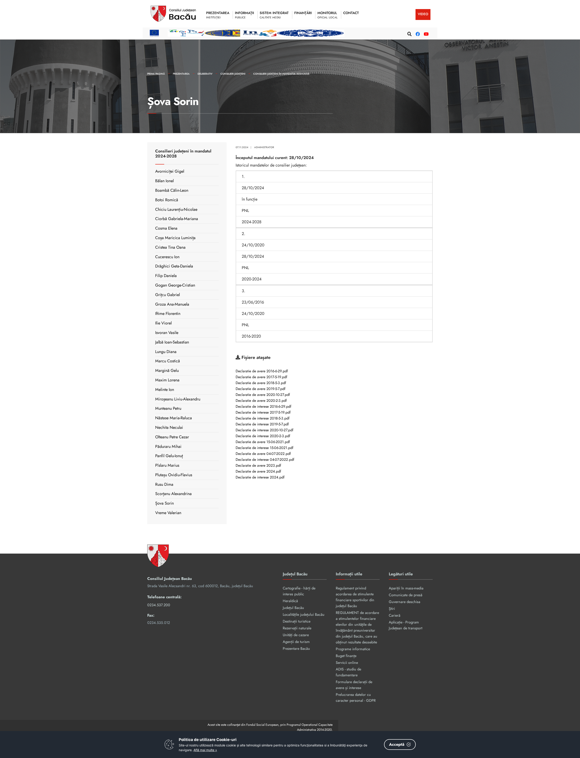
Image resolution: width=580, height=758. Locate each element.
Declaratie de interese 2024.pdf (260, 478)
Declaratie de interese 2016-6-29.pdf (263, 407)
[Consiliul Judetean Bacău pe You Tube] (425, 33)
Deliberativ (205, 74)
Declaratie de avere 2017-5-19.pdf (261, 377)
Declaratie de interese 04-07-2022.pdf (265, 460)
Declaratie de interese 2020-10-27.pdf (264, 430)
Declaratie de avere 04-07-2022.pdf (263, 454)
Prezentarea (181, 74)
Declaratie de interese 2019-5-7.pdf (262, 424)
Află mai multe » (205, 750)
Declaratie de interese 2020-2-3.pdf (263, 436)
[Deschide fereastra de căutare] (409, 33)
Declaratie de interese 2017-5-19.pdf (263, 413)
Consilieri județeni (232, 74)
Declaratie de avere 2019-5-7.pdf (260, 389)
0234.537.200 (158, 605)
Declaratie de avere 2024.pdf (258, 472)
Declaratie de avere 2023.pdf (258, 466)
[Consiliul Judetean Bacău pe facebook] (417, 33)
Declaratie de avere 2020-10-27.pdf (263, 395)
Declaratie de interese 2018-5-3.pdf (263, 419)
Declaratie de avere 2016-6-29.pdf (262, 371)
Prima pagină (156, 74)
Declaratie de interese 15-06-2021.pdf (264, 448)
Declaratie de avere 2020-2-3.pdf (261, 401)
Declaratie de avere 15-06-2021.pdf (263, 442)
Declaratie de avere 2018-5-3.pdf (261, 383)
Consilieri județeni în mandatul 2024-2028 (281, 74)
